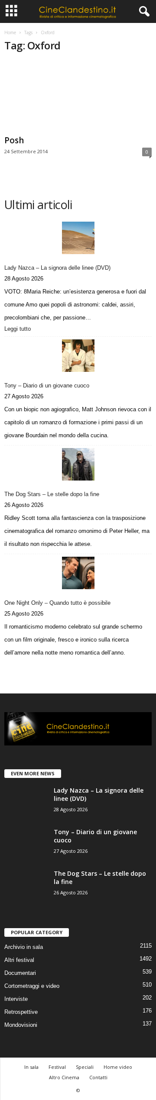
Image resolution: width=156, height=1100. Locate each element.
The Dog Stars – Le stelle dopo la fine (51, 494)
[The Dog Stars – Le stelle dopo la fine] (78, 464)
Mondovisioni (20, 1025)
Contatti (98, 1077)
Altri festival (19, 960)
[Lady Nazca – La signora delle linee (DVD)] (78, 238)
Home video (118, 1067)
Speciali (85, 1067)
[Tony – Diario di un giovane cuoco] (78, 355)
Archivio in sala (23, 947)
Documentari (20, 973)
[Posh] (78, 96)
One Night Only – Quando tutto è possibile (57, 603)
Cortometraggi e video (31, 986)
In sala (31, 1067)
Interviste (16, 999)
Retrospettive (21, 1012)
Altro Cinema (64, 1077)
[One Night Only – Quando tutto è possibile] (78, 573)
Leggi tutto (19, 329)
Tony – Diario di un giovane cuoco (46, 385)
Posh (14, 140)
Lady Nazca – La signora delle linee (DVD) (57, 268)
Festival (57, 1067)
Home (10, 32)
